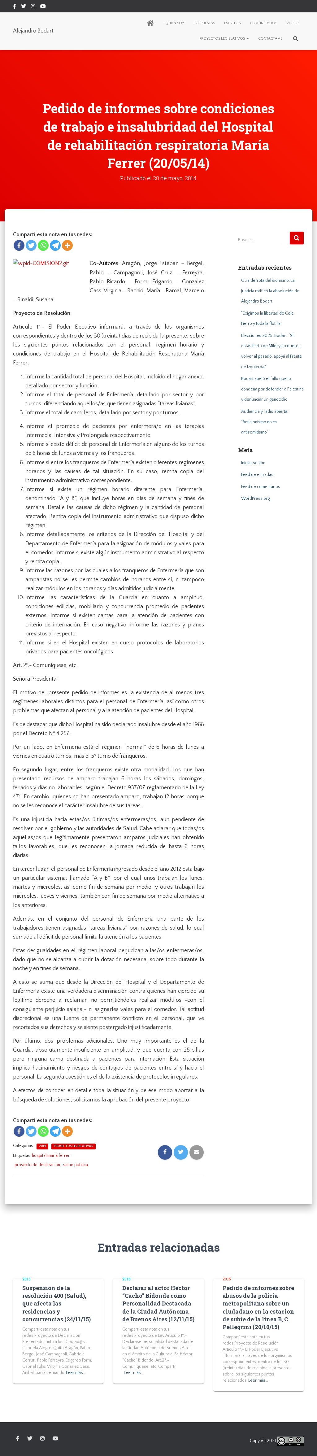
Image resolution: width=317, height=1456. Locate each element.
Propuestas (204, 23)
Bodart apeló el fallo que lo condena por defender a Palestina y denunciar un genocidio (272, 389)
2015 (26, 1278)
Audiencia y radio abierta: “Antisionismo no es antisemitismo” (264, 422)
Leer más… (76, 1372)
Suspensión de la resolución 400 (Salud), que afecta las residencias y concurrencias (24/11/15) (56, 1303)
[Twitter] (31, 245)
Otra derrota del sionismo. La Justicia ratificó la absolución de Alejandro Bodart (270, 291)
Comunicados (263, 23)
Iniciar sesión (253, 462)
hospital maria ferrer (51, 1155)
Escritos (232, 23)
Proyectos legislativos (222, 39)
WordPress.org (255, 498)
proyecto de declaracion (37, 1164)
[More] (67, 245)
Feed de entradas (257, 474)
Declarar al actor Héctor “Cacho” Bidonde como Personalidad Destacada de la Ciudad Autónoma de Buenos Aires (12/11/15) (158, 1303)
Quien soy (174, 23)
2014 (42, 1146)
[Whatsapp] (43, 245)
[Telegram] (55, 245)
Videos (292, 23)
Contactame (270, 39)
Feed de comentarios (260, 486)
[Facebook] (19, 245)
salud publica (75, 1164)
